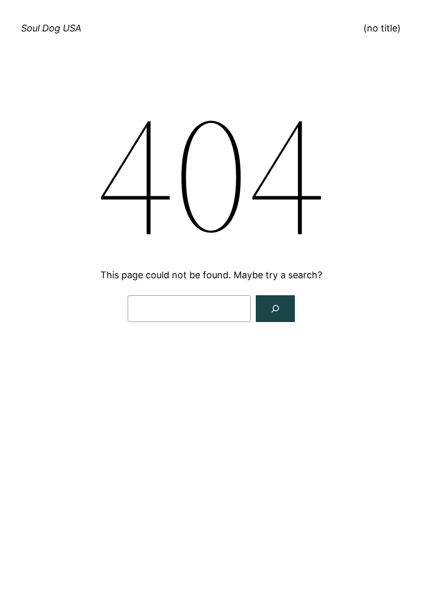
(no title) (382, 28)
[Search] (275, 308)
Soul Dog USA (51, 28)
